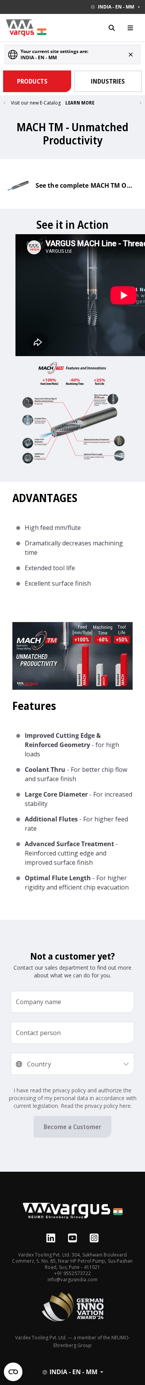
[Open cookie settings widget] (13, 1372)
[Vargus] (73, 1216)
